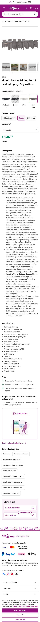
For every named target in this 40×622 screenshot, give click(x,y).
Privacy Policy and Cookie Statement (25, 606)
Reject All (20, 615)
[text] (7, 137)
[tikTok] (16, 574)
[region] (20, 609)
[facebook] (4, 574)
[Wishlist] (31, 8)
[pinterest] (12, 574)
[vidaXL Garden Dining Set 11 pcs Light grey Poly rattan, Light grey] (20, 45)
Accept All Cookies (20, 610)
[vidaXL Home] (14, 8)
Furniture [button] (6, 454)
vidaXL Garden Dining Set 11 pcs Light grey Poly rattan (19, 82)
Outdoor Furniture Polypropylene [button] (14, 482)
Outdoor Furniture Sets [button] (11, 493)
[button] (6, 101)
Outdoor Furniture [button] (9, 471)
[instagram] (8, 574)
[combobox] (20, 14)
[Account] (26, 8)
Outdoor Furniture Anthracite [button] (13, 476)
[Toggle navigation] (3, 8)
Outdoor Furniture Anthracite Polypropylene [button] (14, 488)
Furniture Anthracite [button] (21, 454)
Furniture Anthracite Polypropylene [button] (14, 465)
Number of (6, 124)
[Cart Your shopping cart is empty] (36, 8)
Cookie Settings (20, 619)
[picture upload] (20, 428)
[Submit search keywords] (35, 14)
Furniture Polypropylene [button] (11, 459)
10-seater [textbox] (7, 130)
